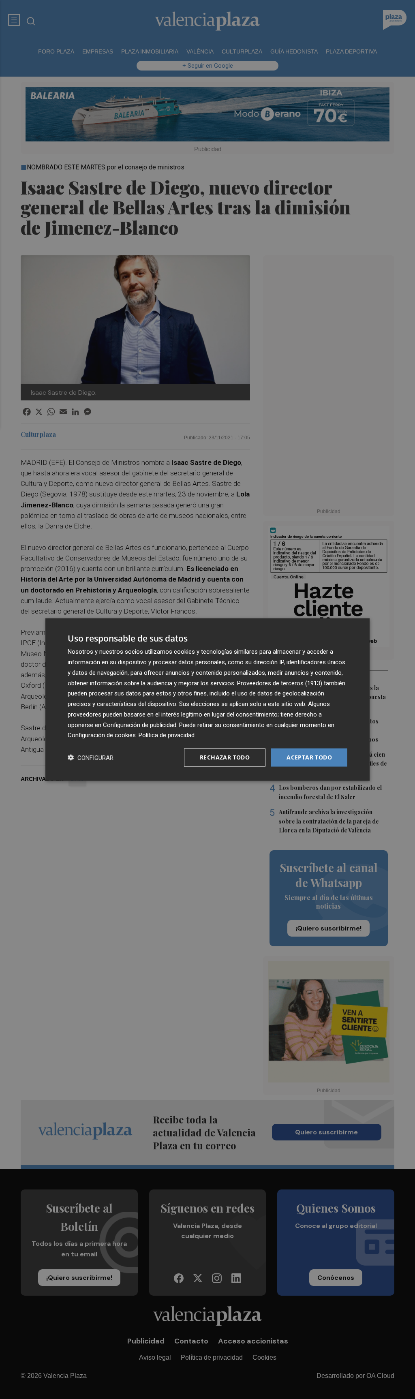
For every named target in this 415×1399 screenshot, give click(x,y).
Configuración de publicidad (139, 724)
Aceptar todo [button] (309, 757)
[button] (90, 757)
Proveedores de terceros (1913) (279, 683)
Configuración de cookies (102, 735)
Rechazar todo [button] (225, 757)
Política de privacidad (167, 735)
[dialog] (207, 699)
